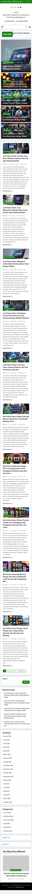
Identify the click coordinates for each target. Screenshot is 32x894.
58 (20, 671)
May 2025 (6, 791)
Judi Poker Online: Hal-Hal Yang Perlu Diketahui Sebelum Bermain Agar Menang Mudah (15, 158)
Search (4, 679)
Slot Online (6, 81)
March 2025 (7, 798)
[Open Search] (27, 27)
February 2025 (8, 802)
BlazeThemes (20, 887)
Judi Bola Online (7, 97)
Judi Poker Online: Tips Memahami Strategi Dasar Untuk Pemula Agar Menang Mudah (15, 210)
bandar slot (6, 837)
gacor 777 (5, 844)
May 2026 (6, 747)
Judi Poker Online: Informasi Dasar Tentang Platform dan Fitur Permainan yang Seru (15, 367)
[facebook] (11, 7)
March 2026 (7, 754)
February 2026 (8, 758)
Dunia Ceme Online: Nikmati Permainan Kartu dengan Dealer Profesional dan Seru (15, 136)
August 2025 (7, 780)
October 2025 (8, 773)
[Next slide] (30, 1)
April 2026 (7, 751)
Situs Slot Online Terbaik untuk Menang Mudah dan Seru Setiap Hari (15, 86)
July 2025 (6, 784)
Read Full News (7, 191)
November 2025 (8, 769)
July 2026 (6, 740)
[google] (18, 7)
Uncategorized (8, 831)
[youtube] (20, 7)
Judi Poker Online (8, 62)
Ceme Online (6, 114)
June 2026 (7, 743)
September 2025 (8, 776)
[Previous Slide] (27, 1)
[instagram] (13, 7)
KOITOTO (16, 12)
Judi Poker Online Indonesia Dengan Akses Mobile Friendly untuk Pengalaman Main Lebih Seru (16, 876)
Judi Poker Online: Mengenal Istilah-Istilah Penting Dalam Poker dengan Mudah (16, 263)
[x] (15, 7)
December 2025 (8, 765)
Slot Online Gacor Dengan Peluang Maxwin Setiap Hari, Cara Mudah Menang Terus (16, 419)
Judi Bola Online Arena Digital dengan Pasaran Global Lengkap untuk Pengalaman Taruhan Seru (15, 103)
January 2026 (7, 762)
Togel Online (7, 827)
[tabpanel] (16, 867)
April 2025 (7, 795)
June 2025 (7, 787)
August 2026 (7, 736)
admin (6, 164)
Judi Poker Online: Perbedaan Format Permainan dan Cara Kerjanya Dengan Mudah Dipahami (15, 1)
